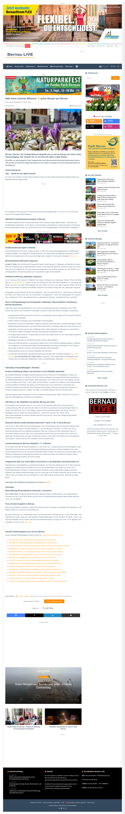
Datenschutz (91, 46)
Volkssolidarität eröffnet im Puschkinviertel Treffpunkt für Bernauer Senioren (105, 261)
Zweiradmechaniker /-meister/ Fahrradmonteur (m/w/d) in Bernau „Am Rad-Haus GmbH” (39, 546)
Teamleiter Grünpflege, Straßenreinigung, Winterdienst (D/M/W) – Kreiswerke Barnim (38, 581)
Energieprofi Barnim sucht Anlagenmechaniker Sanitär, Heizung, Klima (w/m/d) (36, 552)
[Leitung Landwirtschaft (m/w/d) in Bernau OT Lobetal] (91, 279)
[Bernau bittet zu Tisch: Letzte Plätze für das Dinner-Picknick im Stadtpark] (91, 215)
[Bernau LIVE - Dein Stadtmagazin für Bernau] (20, 55)
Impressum (109, 46)
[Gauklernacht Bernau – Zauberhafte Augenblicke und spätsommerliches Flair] (91, 245)
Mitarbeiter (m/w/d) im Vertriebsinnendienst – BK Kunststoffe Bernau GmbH (35, 575)
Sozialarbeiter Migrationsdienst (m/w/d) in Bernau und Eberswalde (32, 566)
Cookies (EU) (101, 46)
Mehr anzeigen (103, 231)
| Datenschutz (91, 802)
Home (10, 66)
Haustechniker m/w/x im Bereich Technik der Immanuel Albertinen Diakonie (35, 569)
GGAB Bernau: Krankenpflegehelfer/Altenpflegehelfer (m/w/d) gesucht (33, 543)
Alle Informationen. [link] (71, 359)
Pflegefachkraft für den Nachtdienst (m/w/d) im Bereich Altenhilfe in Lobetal (35, 549)
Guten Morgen (24, 596)
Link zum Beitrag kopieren (54, 601)
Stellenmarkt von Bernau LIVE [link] (52, 535)
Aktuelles (31, 66)
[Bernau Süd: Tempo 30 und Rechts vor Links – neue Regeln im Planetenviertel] (91, 287)
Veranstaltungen (57, 66)
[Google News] (48, 608)
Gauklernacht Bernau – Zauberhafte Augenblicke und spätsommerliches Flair (107, 244)
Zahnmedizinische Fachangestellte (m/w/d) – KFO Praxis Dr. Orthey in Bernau (35, 554)
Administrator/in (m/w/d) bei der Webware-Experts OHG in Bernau (31, 578)
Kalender (47, 482)
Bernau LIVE (19, 66)
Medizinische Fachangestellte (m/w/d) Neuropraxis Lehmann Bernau (32, 557)
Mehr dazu (73, 256)
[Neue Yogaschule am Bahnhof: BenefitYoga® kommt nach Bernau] (91, 254)
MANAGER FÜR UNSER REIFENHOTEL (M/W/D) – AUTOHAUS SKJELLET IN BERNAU (38, 572)
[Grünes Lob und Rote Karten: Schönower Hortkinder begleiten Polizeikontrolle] (91, 223)
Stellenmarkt (43, 66)
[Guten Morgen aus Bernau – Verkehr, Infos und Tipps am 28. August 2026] (91, 271)
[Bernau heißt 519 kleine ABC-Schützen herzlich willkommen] (91, 206)
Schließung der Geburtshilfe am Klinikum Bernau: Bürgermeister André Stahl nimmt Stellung (106, 197)
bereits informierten (18, 282)
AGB (116, 46)
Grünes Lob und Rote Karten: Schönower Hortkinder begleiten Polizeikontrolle (106, 222)
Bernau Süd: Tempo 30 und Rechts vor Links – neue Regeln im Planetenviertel (107, 287)
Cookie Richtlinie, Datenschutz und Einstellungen (62, 805)
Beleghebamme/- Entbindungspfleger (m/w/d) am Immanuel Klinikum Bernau (35, 563)
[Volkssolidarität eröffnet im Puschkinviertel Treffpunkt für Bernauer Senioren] (91, 262)
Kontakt (70, 66)
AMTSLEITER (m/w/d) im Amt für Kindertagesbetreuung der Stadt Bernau (34, 560)
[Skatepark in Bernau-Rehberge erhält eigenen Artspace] (91, 189)
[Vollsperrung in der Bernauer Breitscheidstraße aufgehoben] (91, 181)
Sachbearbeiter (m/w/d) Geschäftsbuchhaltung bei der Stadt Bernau (32, 540)
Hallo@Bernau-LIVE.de (104, 425)
